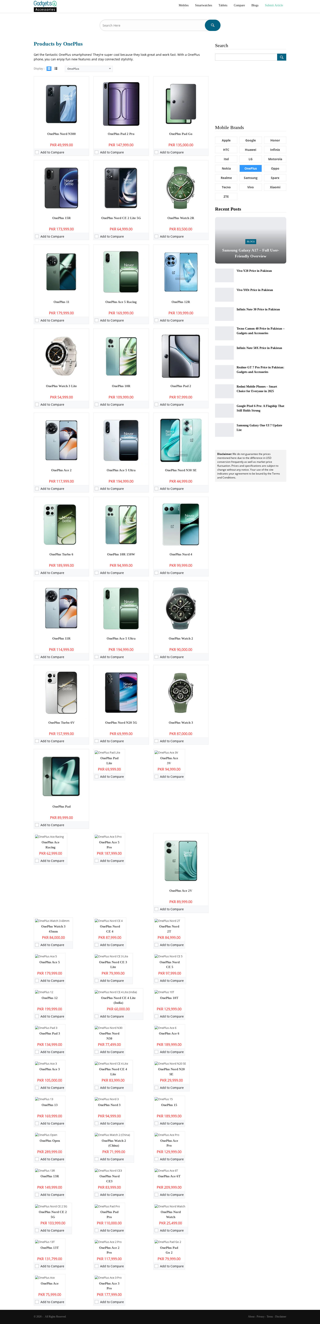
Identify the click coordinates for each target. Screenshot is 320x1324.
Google (250, 140)
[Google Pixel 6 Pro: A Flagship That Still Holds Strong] (224, 411)
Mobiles (184, 5)
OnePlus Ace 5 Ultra (121, 470)
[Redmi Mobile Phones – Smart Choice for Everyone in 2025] (224, 391)
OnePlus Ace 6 (169, 1033)
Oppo (275, 168)
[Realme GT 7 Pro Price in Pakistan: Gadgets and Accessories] (224, 372)
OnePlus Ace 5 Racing (121, 302)
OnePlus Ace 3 (49, 1069)
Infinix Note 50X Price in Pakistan (259, 348)
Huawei (250, 150)
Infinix (275, 150)
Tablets (223, 5)
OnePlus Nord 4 (181, 554)
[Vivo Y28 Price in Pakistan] (224, 275)
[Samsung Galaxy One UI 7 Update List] (224, 430)
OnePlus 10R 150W (121, 554)
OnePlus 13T (49, 1247)
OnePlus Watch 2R (180, 218)
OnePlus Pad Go (180, 134)
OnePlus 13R (49, 1176)
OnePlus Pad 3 (49, 1033)
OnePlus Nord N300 (61, 134)
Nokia (226, 168)
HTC (226, 150)
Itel (226, 159)
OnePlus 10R (121, 386)
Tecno (226, 187)
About (251, 1316)
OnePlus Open (50, 1140)
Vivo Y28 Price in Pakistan (254, 270)
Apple (226, 140)
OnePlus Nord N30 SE (181, 470)
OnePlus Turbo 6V (61, 722)
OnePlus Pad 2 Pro (121, 134)
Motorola (275, 159)
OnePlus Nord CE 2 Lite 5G (121, 218)
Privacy (260, 1316)
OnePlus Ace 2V (180, 890)
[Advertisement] (250, 92)
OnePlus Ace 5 (49, 962)
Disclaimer (280, 1316)
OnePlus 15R (61, 218)
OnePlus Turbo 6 (61, 554)
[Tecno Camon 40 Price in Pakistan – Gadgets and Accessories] (224, 333)
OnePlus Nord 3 (109, 1105)
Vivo (250, 187)
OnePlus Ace (50, 1283)
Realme (226, 178)
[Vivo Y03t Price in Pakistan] (224, 295)
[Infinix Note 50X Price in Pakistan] (224, 353)
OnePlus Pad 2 (180, 386)
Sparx (275, 178)
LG (251, 159)
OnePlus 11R (61, 638)
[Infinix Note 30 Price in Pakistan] (224, 314)
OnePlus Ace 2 (61, 470)
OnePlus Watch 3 (181, 722)
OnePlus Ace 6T (169, 1176)
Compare (239, 5)
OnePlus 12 (50, 998)
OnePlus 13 (50, 1105)
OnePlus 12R (181, 302)
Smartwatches (203, 5)
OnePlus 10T (169, 998)
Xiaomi (275, 187)
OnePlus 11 (61, 302)
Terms (270, 1316)
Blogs (254, 5)
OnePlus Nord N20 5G (121, 722)
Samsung (251, 178)
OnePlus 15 (169, 1105)
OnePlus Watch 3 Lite (61, 386)
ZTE (226, 196)
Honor (275, 140)
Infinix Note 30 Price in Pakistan (258, 309)
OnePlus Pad (61, 806)
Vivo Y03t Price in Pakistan (255, 290)
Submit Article (274, 5)
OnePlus (250, 168)
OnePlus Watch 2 (181, 638)
